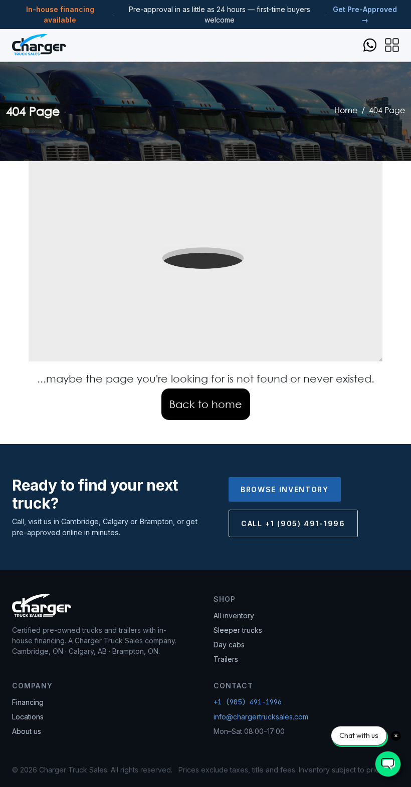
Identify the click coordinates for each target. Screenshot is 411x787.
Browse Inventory (285, 489)
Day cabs (229, 644)
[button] (392, 44)
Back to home (205, 404)
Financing (28, 702)
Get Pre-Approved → (365, 14)
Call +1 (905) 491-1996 (293, 523)
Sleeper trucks (238, 630)
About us (26, 731)
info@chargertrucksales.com (261, 716)
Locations (28, 716)
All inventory (234, 615)
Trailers (226, 659)
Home (345, 110)
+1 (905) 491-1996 (248, 701)
